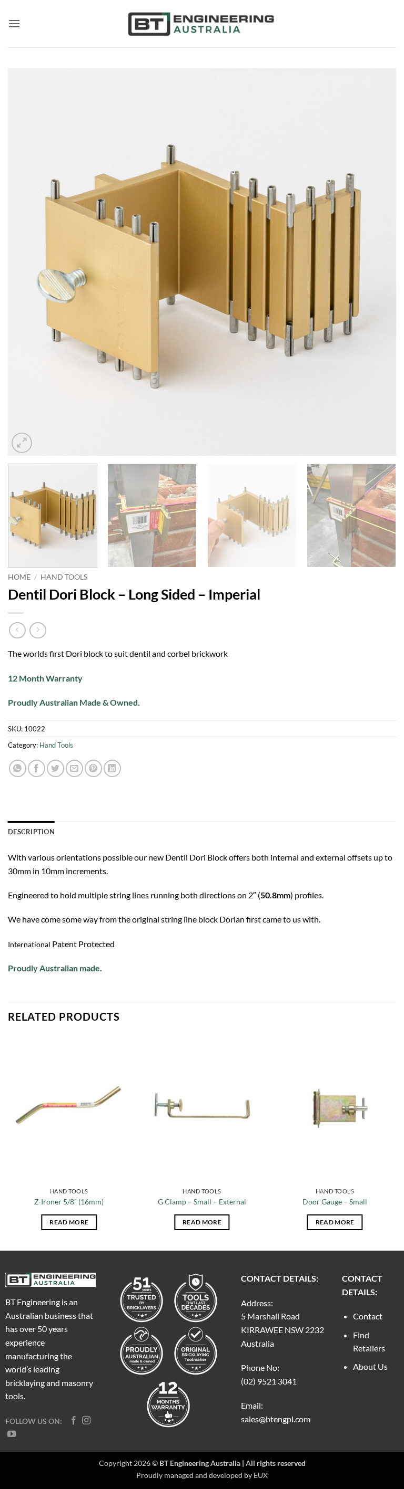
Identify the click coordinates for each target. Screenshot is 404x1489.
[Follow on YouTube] (11, 1434)
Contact (367, 1316)
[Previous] (28, 262)
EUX (261, 1475)
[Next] (375, 262)
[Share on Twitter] (55, 768)
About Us (370, 1366)
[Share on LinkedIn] (112, 768)
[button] (14, 23)
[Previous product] (37, 630)
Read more (68, 1222)
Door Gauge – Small (334, 1201)
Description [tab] (31, 831)
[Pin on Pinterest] (93, 768)
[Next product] (17, 630)
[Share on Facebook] (36, 768)
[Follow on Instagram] (86, 1420)
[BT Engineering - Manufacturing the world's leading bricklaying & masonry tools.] (202, 23)
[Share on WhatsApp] (17, 768)
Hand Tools (64, 577)
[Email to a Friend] (74, 768)
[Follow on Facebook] (73, 1420)
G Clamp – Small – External (202, 1201)
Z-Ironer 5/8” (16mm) (69, 1201)
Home (19, 577)
